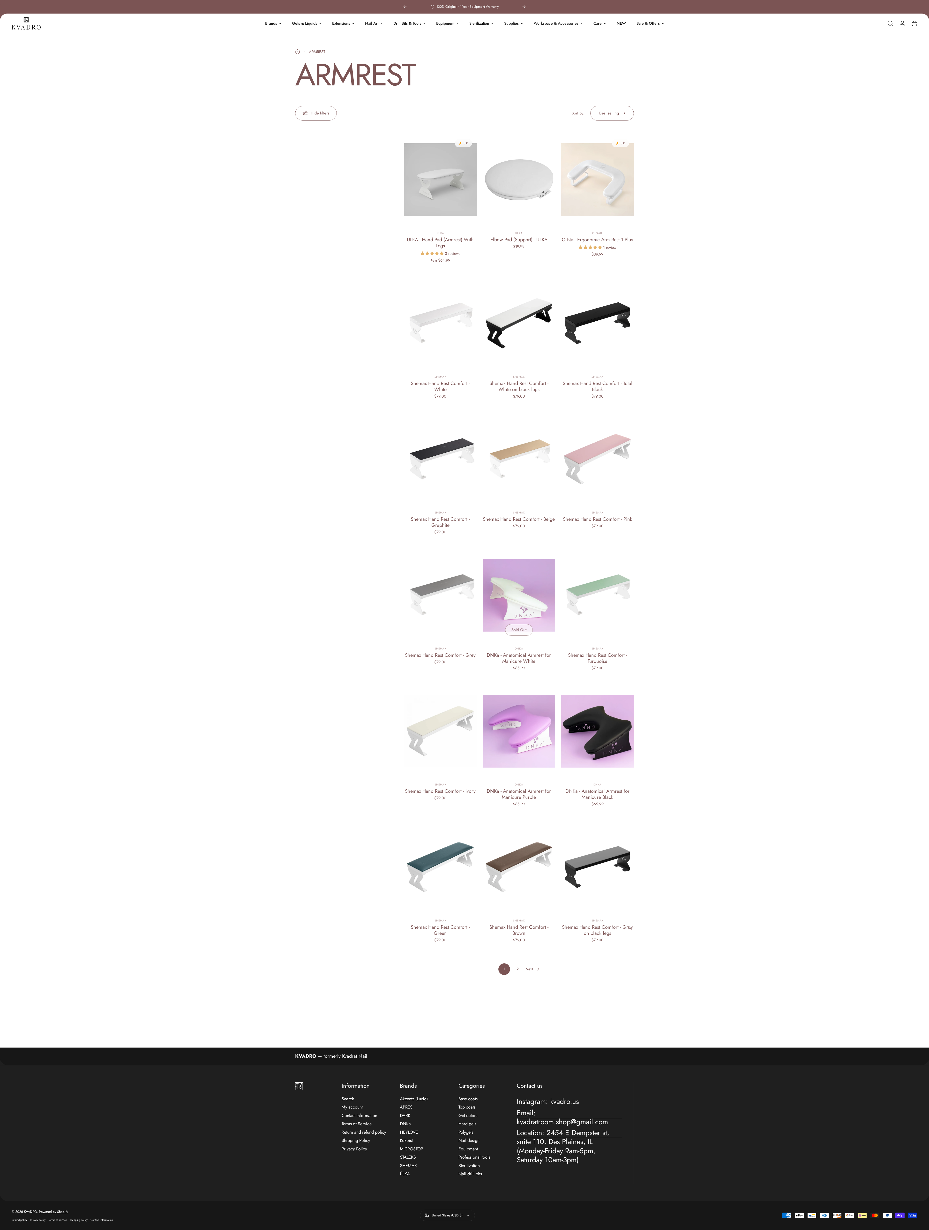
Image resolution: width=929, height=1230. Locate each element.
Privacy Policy (354, 1149)
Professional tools (474, 1157)
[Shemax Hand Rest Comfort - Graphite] (440, 459)
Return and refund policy (364, 1132)
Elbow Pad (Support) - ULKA (518, 239)
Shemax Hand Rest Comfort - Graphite (440, 522)
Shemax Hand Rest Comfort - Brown (518, 930)
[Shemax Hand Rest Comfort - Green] (440, 867)
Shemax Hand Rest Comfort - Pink (597, 519)
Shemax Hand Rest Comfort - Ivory (440, 791)
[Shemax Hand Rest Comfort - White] (440, 323)
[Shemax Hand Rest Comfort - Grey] (440, 595)
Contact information (101, 1220)
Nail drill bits (470, 1174)
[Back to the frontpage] (297, 51)
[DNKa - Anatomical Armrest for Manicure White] (519, 595)
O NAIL (597, 233)
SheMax (440, 377)
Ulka (440, 233)
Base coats (468, 1099)
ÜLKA (405, 1174)
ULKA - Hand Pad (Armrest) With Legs (440, 242)
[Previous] (405, 7)
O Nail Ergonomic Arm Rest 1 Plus (597, 239)
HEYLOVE (409, 1132)
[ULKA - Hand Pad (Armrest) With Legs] (440, 179)
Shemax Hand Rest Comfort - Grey (440, 655)
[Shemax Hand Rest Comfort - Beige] (519, 459)
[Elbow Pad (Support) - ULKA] (519, 179)
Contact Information (359, 1115)
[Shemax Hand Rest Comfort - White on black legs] (519, 323)
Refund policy (19, 1220)
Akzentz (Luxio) (414, 1099)
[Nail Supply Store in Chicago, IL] (26, 23)
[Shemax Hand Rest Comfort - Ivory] (440, 731)
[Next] (524, 7)
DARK (405, 1115)
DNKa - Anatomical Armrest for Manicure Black (597, 794)
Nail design (468, 1140)
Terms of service (57, 1220)
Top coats (466, 1107)
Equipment (468, 1149)
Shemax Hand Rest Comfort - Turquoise (597, 658)
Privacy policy (37, 1220)
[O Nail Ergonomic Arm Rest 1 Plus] (597, 179)
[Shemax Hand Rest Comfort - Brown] (519, 867)
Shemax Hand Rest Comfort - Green (440, 930)
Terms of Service (357, 1124)
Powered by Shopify (53, 1211)
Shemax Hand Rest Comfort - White (440, 386)
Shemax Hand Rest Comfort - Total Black (597, 386)
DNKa (519, 648)
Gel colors (467, 1115)
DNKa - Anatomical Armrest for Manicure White (519, 658)
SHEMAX (408, 1166)
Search (348, 1099)
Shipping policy (79, 1220)
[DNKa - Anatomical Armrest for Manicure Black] (597, 731)
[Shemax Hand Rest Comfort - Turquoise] (597, 595)
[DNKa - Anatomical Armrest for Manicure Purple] (519, 731)
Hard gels (467, 1124)
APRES (406, 1107)
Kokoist (406, 1140)
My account (352, 1107)
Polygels (465, 1132)
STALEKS (408, 1157)
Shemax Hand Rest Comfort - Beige (519, 519)
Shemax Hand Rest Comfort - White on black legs (518, 386)
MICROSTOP (411, 1149)
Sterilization (469, 1166)
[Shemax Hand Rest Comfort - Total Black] (597, 323)
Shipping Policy (356, 1140)
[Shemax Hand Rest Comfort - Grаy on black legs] (597, 867)
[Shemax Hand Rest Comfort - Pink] (597, 459)
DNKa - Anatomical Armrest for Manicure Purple (519, 794)
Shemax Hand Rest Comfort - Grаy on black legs (597, 930)
